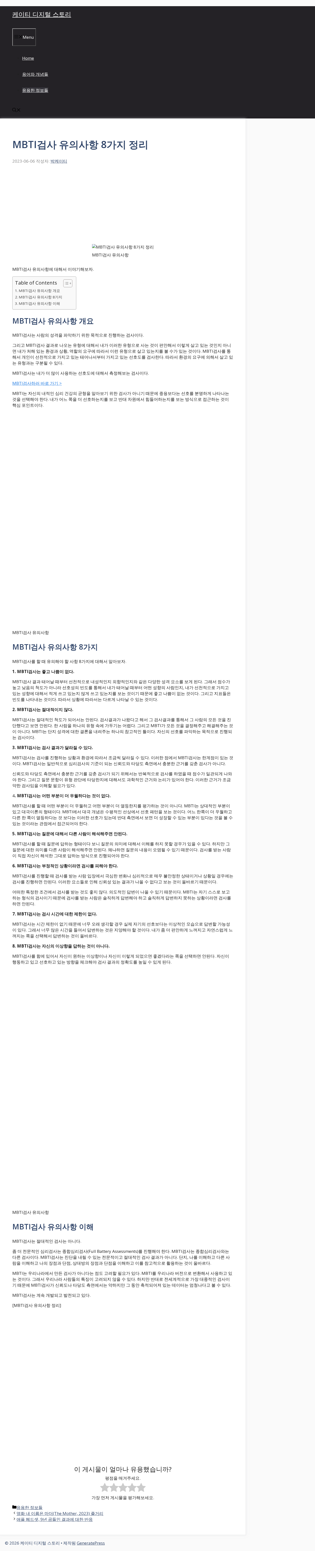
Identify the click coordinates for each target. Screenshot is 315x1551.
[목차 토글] (65, 283)
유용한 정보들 (35, 90)
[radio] (104, 1488)
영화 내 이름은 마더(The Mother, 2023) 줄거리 (59, 1513)
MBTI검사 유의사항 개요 (39, 290)
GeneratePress (91, 1543)
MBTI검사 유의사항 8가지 (40, 296)
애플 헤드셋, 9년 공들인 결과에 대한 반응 (54, 1519)
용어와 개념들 (35, 74)
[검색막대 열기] (16, 110)
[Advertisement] (122, 207)
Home (28, 58)
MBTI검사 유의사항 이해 (39, 303)
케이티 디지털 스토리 (41, 14)
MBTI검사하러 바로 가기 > (37, 383)
